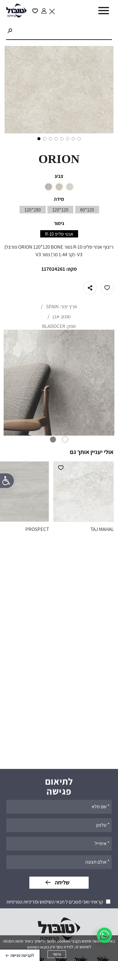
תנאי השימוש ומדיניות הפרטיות (35, 902)
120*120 (60, 210)
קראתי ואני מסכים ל (54, 902)
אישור (56, 954)
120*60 (87, 210)
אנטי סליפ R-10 (59, 234)
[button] (102, 11)
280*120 (33, 210)
